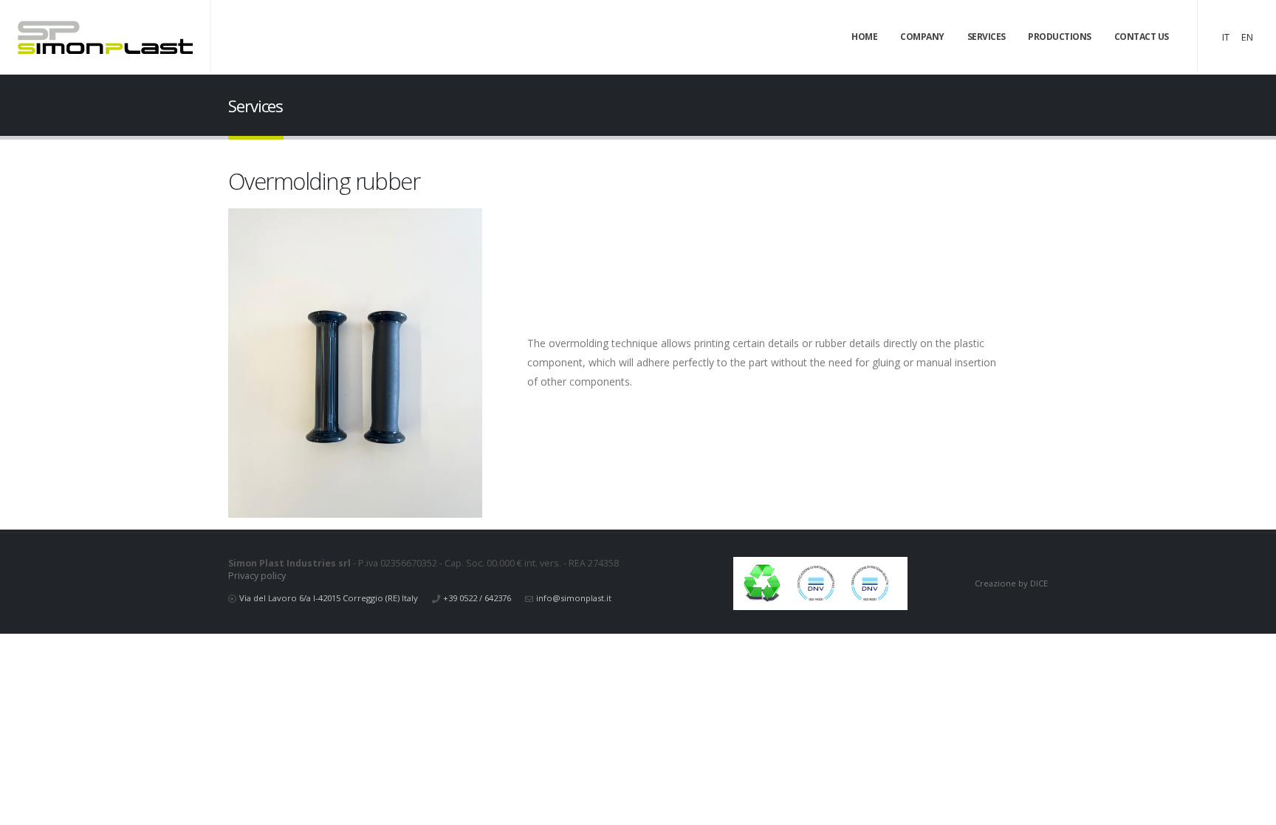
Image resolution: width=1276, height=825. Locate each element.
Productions (1059, 36)
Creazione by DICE (1011, 583)
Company (922, 36)
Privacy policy (257, 575)
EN (1247, 37)
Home (864, 36)
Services (986, 36)
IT (1225, 37)
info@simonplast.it (573, 597)
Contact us (1141, 36)
